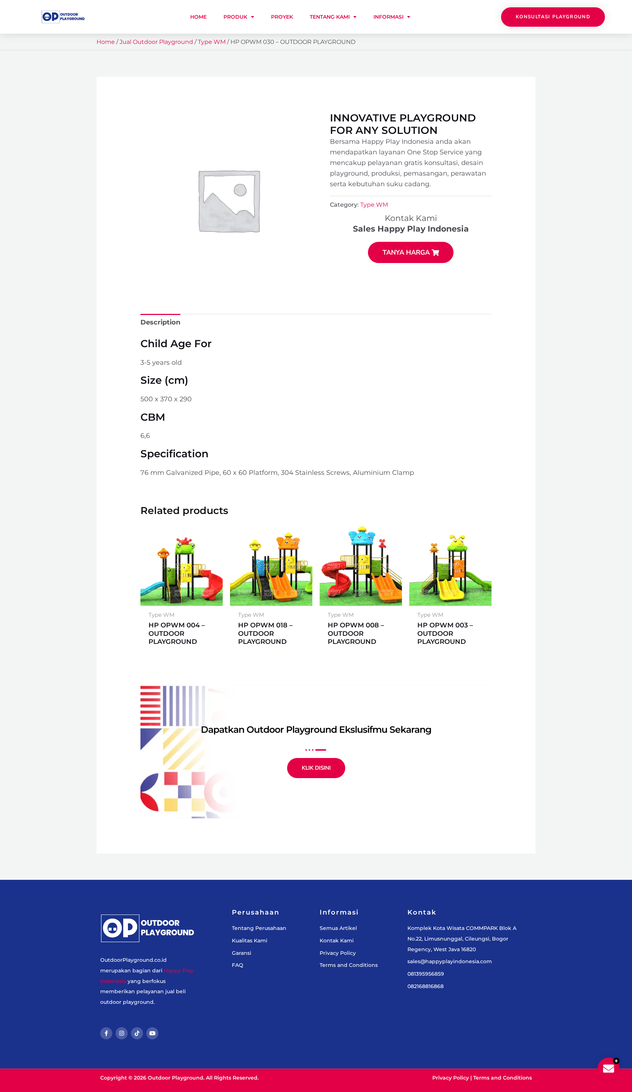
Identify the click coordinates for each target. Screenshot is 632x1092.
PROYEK (282, 17)
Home (106, 41)
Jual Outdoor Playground (156, 41)
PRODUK (235, 17)
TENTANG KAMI (330, 17)
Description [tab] (160, 322)
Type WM (212, 41)
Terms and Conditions (502, 1077)
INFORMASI (388, 17)
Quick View (181, 598)
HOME (198, 17)
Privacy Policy (450, 1077)
